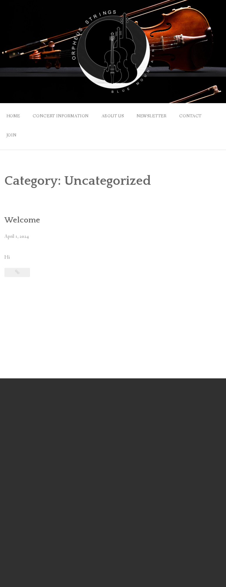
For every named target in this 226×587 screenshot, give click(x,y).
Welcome (22, 220)
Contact (190, 116)
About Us (113, 116)
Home (13, 116)
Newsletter (152, 116)
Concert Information (61, 116)
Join (11, 135)
